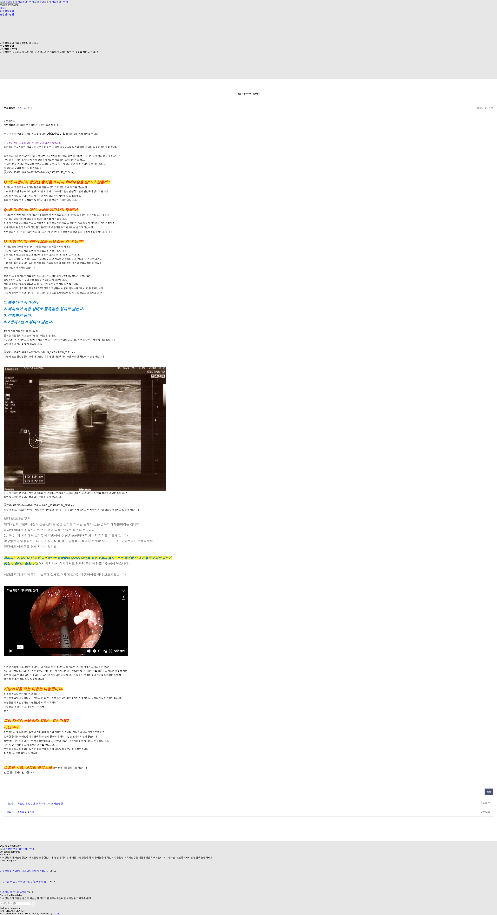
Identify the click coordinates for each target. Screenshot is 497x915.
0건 (20, 108)
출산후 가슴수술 (25, 812)
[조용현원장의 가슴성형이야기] (34, 1)
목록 (489, 791)
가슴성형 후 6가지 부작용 (13, 892)
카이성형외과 (7, 11)
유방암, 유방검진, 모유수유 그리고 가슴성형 (40, 803)
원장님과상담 (7, 14)
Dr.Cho (56, 913)
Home (3, 8)
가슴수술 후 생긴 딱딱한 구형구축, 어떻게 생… (24, 881)
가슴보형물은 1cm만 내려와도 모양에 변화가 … (24, 871)
